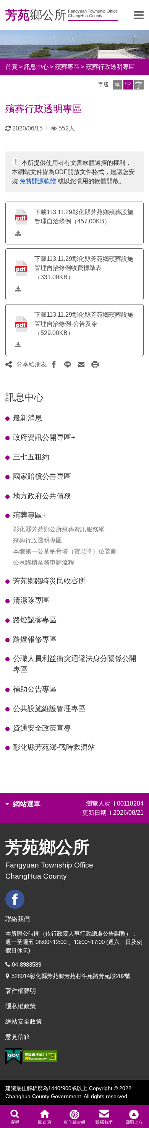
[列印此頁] (95, 364)
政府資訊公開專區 (44, 437)
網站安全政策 (23, 1021)
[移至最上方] (134, 1116)
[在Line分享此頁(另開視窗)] (67, 364)
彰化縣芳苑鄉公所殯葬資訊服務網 (59, 529)
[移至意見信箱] (104, 1116)
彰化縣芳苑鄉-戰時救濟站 (54, 747)
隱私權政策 (20, 1006)
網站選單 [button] (25, 804)
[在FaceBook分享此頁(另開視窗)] (54, 364)
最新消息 (27, 418)
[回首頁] (44, 1116)
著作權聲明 (20, 991)
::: (7, 387)
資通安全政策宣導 (42, 728)
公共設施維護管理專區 (49, 709)
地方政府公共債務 (42, 496)
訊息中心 (36, 66)
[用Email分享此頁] (81, 364)
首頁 (11, 66)
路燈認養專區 (35, 620)
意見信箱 (17, 1037)
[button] (117, 85)
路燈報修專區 (35, 639)
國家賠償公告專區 (42, 476)
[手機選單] (139, 15)
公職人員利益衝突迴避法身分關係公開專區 (74, 664)
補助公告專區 (35, 689)
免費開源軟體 (37, 181)
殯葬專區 (67, 66)
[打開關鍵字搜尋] (14, 1116)
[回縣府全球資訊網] (74, 1116)
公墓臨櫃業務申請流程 (43, 562)
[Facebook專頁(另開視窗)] (15, 899)
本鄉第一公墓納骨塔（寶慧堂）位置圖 (65, 551)
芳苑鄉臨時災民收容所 (49, 581)
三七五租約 (31, 457)
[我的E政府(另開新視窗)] (13, 1056)
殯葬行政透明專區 (110, 66)
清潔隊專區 (31, 600)
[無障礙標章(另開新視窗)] (40, 1056)
